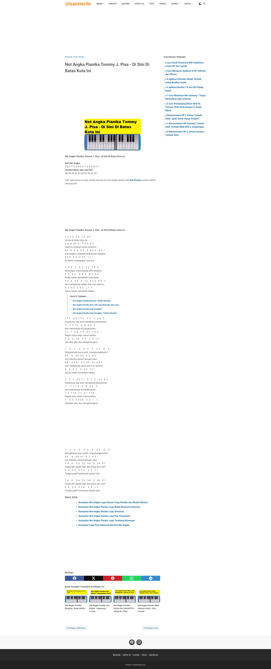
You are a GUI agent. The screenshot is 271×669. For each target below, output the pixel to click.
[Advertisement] (135, 31)
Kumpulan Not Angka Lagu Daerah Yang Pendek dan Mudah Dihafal (112, 502)
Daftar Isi (127, 655)
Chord (174, 4)
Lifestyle (139, 4)
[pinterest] (112, 578)
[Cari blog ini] (204, 3)
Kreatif (113, 4)
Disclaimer (153, 655)
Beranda (116, 655)
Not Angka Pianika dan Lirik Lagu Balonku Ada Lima (96, 305)
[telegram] (150, 578)
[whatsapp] (131, 578)
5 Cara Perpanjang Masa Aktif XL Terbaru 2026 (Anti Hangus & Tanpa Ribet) (183, 107)
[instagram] (139, 642)
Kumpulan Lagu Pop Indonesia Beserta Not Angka (103, 525)
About (144, 655)
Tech (151, 4)
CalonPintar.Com (139, 665)
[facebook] (74, 578)
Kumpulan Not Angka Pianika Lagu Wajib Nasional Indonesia (109, 507)
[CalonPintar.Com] (78, 3)
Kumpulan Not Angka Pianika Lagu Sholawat (101, 511)
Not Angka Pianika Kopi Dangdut (87, 309)
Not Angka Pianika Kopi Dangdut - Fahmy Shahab (95, 313)
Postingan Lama (151, 628)
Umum (99, 4)
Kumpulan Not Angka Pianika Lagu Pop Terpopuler (104, 516)
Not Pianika (136, 180)
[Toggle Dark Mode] (200, 3)
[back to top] (265, 662)
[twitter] (93, 578)
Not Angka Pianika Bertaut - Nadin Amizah (92, 301)
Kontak (136, 655)
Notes (187, 4)
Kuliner (126, 4)
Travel (162, 4)
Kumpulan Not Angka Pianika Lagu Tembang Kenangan (106, 520)
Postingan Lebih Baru (76, 628)
